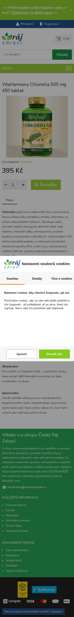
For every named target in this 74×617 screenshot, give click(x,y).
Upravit (22, 354)
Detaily (37, 278)
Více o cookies (61, 278)
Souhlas (12, 278)
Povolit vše (54, 354)
